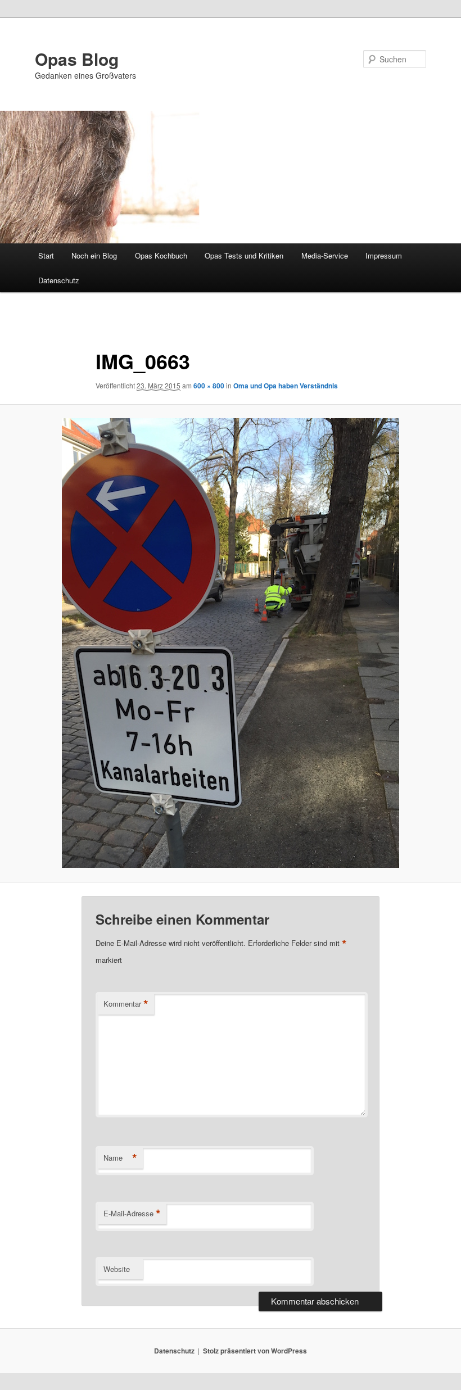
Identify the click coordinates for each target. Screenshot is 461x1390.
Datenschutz (58, 280)
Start (46, 255)
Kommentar (125, 1004)
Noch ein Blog (94, 255)
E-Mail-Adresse (132, 1214)
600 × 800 (208, 386)
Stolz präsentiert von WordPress (255, 1351)
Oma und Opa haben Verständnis (285, 386)
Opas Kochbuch (161, 255)
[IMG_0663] (230, 643)
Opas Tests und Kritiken (244, 255)
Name (120, 1158)
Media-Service (324, 255)
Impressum (383, 255)
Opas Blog (77, 59)
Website (116, 1269)
